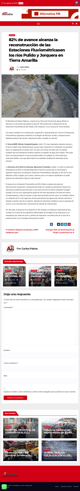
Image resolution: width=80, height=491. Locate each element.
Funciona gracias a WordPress (11, 485)
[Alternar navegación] (38, 23)
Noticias (11, 35)
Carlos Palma (24, 67)
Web (5, 376)
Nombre (7, 350)
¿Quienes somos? (66, 486)
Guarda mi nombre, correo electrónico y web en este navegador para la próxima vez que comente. (40, 392)
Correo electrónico (11, 363)
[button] (73, 23)
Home (57, 486)
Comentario (8, 307)
